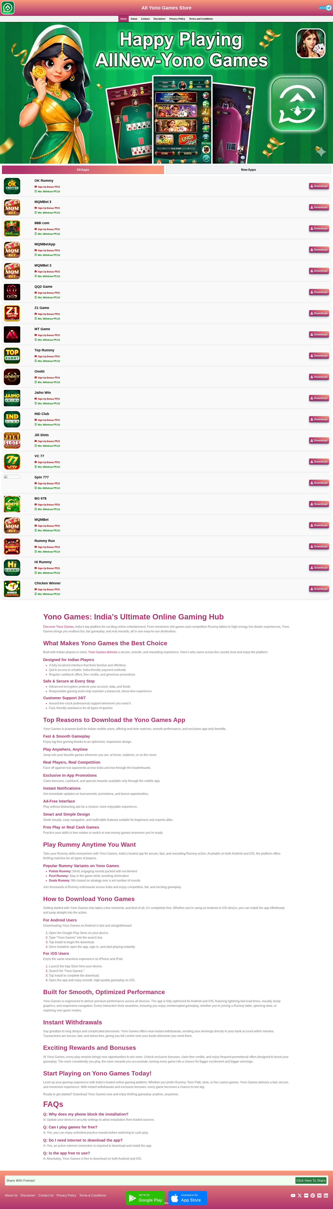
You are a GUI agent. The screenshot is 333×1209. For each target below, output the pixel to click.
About (134, 19)
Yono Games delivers (102, 652)
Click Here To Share (310, 1180)
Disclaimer (160, 19)
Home (123, 19)
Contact (145, 19)
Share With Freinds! (21, 1180)
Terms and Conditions (201, 19)
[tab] (83, 170)
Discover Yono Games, (59, 626)
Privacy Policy (177, 19)
